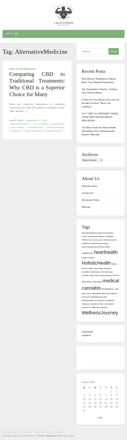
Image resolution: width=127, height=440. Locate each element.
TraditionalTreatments (34, 131)
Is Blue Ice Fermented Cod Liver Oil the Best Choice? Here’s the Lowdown (100, 103)
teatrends (85, 307)
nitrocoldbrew (111, 293)
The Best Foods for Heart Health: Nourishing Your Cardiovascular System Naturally (99, 131)
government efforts (102, 247)
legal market (94, 275)
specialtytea (109, 304)
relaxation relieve (97, 304)
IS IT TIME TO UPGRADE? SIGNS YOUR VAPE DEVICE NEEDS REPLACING (100, 117)
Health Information (22, 69)
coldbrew (85, 243)
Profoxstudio (67, 435)
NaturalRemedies (56, 127)
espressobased (88, 247)
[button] (63, 34)
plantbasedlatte (88, 300)
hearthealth (106, 252)
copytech (86, 335)
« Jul (99, 417)
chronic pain (97, 240)
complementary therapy (99, 243)
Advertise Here (89, 186)
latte (106, 272)
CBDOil (44, 124)
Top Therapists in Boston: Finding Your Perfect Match (99, 91)
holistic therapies (105, 268)
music (88, 293)
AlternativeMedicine (20, 124)
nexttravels (87, 331)
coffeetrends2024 (110, 240)
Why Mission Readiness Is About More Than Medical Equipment (99, 80)
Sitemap (86, 207)
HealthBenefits (57, 124)
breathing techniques (96, 236)
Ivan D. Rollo (16, 120)
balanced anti (103, 233)
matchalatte (97, 282)
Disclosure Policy (90, 200)
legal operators (106, 275)
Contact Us (87, 193)
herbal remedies (88, 258)
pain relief (103, 297)
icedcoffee (86, 272)
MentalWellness (36, 127)
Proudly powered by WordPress (19, 435)
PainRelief (16, 131)
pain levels (86, 297)
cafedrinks (109, 236)
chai (90, 240)
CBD (35, 124)
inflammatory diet (97, 272)
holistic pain (93, 268)
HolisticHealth (17, 127)
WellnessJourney (55, 131)
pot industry (99, 300)
